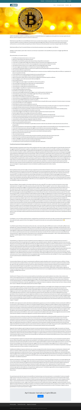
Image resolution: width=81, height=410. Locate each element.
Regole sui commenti (31, 404)
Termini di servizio (22, 404)
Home (55, 5)
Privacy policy (13, 404)
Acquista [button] (40, 396)
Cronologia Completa (60, 5)
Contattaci (67, 5)
